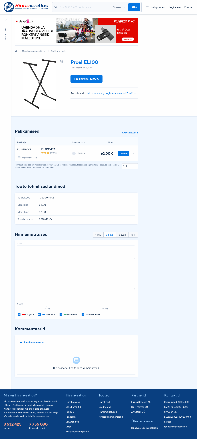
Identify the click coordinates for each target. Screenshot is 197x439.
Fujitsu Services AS (141, 402)
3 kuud (109, 234)
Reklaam (70, 411)
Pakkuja (21, 142)
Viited (69, 426)
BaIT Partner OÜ (139, 407)
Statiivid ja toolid (58, 51)
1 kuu (98, 234)
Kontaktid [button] (172, 395)
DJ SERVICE (24, 149)
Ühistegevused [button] (143, 421)
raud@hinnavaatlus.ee (175, 426)
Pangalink (71, 416)
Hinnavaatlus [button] (76, 395)
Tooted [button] (104, 395)
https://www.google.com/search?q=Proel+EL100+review (112, 93)
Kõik (133, 234)
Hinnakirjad (104, 402)
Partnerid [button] (138, 395)
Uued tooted (104, 407)
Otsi (56, 7)
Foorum (188, 7)
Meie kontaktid (73, 407)
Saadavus (77, 142)
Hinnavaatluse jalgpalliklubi (144, 428)
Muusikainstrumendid (32, 51)
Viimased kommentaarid (110, 416)
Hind (110, 142)
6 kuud (122, 234)
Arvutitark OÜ (138, 411)
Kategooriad (158, 7)
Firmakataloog (73, 402)
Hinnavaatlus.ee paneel (77, 431)
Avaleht (16, 51)
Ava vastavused (130, 132)
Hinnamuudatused (107, 411)
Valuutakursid (72, 421)
